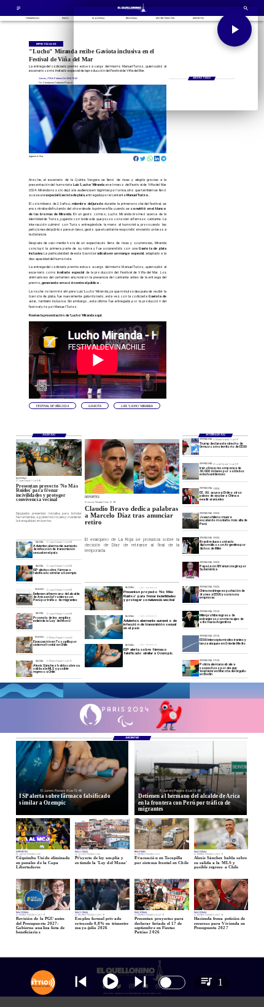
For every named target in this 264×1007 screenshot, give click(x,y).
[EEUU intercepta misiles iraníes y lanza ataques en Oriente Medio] (190, 643)
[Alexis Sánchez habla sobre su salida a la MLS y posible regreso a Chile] (24, 668)
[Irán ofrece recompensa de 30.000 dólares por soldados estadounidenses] (190, 472)
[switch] (171, 982)
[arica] (24, 597)
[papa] (190, 570)
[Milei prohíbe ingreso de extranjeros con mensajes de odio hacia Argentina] (190, 619)
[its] (24, 550)
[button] (52, 405)
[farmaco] (24, 573)
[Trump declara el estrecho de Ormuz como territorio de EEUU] (190, 447)
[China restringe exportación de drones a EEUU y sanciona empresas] (190, 594)
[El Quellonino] (18, 9)
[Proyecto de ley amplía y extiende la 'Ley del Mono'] (24, 621)
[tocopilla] (24, 645)
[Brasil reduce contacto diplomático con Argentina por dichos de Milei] (190, 545)
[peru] (190, 521)
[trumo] (190, 496)
